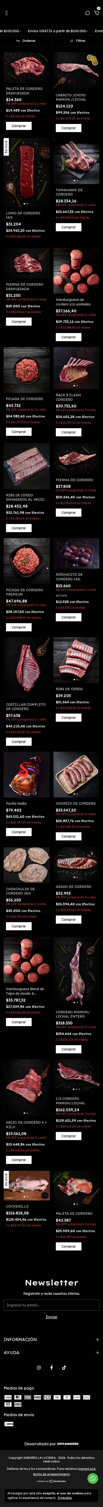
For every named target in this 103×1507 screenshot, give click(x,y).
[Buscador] (87, 13)
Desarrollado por (40, 1443)
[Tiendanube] (52, 1481)
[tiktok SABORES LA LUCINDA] (64, 1367)
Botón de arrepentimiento (51, 1474)
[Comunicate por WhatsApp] (92, 1478)
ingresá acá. (87, 1469)
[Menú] (7, 13)
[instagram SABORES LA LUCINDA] (39, 1367)
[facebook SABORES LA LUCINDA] (51, 1367)
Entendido (65, 1498)
